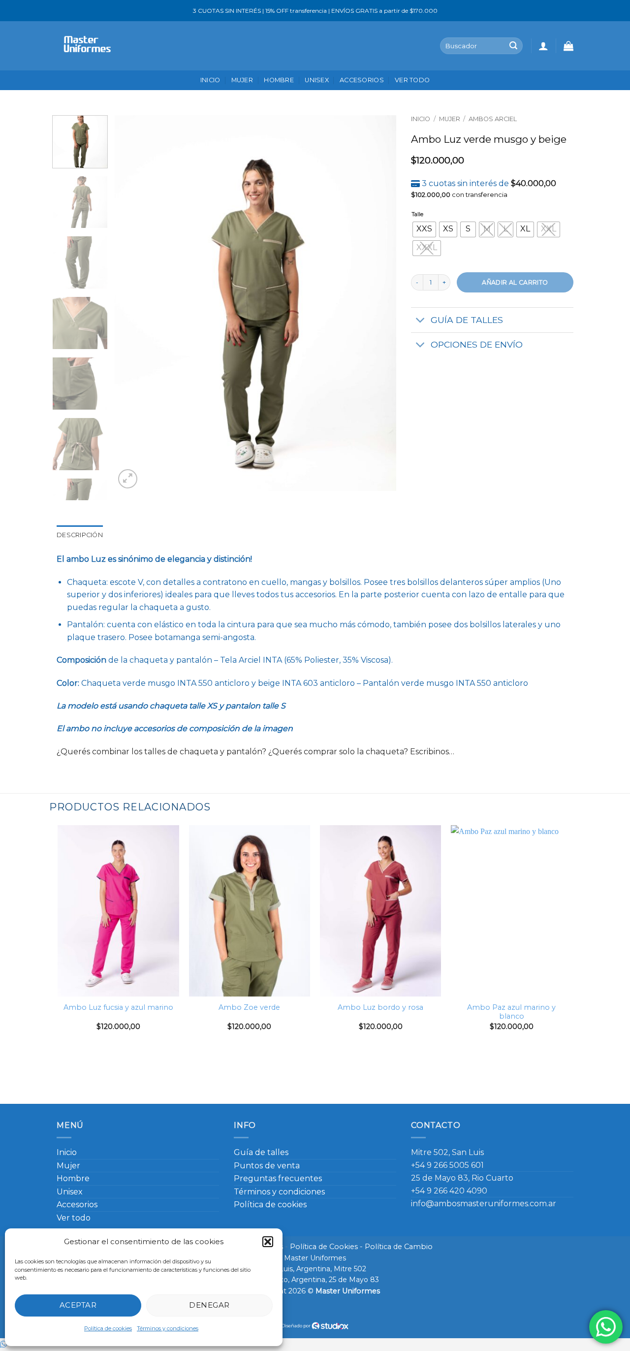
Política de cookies (108, 1328)
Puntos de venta (267, 1165)
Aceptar (78, 1305)
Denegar (209, 1305)
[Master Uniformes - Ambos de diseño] (85, 45)
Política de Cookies (324, 1246)
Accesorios (362, 80)
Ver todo (412, 80)
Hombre (279, 80)
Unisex (317, 80)
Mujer (242, 80)
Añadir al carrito (515, 282)
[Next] (378, 303)
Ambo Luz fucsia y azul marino (118, 1007)
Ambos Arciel (493, 119)
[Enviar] (513, 45)
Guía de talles (261, 1152)
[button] (268, 1242)
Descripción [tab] (80, 535)
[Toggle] (420, 321)
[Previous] (133, 303)
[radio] (424, 229)
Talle (417, 215)
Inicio (210, 80)
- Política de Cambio (395, 1246)
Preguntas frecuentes (278, 1178)
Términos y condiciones (167, 1328)
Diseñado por (297, 1325)
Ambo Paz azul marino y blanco (511, 1012)
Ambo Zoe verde (249, 1007)
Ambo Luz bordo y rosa (380, 1007)
